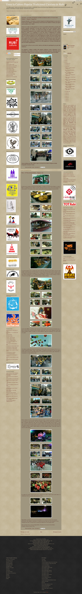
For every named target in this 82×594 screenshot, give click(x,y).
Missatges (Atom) (27, 534)
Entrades (15, 53)
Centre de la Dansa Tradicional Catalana (69, 114)
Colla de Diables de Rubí (9, 68)
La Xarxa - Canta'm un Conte (10, 337)
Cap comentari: (37, 167)
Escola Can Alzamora (71, 130)
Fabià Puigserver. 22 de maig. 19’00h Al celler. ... (12, 383)
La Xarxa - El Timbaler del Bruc (11, 340)
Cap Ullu (66, 112)
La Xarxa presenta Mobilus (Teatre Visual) (12, 345)
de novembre (67, 64)
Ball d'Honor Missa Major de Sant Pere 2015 (68, 216)
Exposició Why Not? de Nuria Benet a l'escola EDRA (11, 375)
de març (66, 100)
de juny (66, 96)
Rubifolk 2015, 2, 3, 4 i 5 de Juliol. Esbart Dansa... (12, 333)
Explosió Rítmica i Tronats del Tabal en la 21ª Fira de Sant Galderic (69, 234)
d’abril (66, 99)
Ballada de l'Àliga (66, 109)
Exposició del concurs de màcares (11, 392)
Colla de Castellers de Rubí (10, 64)
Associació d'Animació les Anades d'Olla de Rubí (12, 62)
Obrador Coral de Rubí (9, 75)
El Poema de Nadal (9, 334)
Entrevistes (67, 128)
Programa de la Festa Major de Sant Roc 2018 (12, 360)
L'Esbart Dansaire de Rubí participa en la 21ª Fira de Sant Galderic (69, 227)
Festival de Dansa (66, 135)
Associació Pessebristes (70, 105)
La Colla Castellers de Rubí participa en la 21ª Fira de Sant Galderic (69, 218)
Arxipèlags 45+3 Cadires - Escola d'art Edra (11, 394)
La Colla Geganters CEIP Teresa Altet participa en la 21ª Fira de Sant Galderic (69, 223)
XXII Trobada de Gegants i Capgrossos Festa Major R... (68, 182)
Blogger (47, 592)
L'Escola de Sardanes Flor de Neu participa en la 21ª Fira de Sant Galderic (69, 225)
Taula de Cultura (68, 141)
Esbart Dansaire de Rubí (9, 72)
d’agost (66, 93)
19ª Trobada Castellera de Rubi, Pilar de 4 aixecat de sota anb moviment (69, 237)
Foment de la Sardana (67, 136)
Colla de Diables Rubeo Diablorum (11, 67)
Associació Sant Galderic (68, 106)
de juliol (66, 94)
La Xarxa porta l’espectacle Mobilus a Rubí (11, 344)
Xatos (69, 142)
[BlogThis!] (41, 167)
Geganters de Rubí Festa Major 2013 (68, 174)
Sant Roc (64, 139)
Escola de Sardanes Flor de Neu (69, 131)
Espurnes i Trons (67, 132)
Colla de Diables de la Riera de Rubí (11, 65)
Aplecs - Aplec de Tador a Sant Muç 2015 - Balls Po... (70, 82)
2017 (65, 58)
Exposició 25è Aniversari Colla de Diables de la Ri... (69, 177)
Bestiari (66, 111)
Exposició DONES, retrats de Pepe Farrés (12, 378)
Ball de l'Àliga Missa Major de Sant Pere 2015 (69, 214)
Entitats (74, 127)
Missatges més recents (25, 532)
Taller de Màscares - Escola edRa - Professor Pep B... (11, 391)
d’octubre (66, 66)
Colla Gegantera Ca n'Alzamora (68, 116)
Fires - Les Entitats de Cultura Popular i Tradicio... (69, 73)
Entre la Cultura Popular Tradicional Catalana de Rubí (35, 4)
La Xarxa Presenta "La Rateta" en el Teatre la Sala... (11, 342)
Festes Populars (69, 134)
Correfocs (66, 125)
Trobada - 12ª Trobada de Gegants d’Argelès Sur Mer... (70, 87)
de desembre (67, 63)
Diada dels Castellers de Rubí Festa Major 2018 (12, 358)
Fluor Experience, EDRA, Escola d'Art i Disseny (12, 396)
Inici (41, 532)
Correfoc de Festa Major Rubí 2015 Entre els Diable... (69, 210)
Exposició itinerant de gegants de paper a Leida (12, 380)
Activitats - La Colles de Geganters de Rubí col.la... (70, 68)
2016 (65, 60)
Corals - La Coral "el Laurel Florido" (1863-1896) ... (70, 77)
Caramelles (70, 112)
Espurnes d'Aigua (65, 178)
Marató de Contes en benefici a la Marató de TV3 (12, 350)
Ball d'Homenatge (73, 108)
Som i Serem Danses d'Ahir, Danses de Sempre (11, 331)
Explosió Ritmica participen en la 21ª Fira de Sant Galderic (69, 232)
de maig (66, 97)
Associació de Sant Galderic (10, 60)
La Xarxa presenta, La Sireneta (10, 352)
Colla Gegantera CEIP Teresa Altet (11, 71)
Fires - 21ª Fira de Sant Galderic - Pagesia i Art (32, 173)
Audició (68, 108)
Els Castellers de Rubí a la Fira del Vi (68, 235)
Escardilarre (64, 130)
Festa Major (74, 132)
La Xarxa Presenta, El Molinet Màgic (11, 348)
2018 (65, 57)
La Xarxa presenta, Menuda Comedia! (11, 347)
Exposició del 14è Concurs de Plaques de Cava (12, 377)
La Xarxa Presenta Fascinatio (10, 353)
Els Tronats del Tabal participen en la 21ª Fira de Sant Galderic (69, 229)
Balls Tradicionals (72, 110)
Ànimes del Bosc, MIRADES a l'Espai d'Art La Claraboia (11, 399)
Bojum (69, 111)
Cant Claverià (74, 111)
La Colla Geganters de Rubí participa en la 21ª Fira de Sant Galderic (69, 221)
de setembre (67, 91)
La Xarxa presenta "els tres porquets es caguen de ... (12, 355)
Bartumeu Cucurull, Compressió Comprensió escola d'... (10, 401)
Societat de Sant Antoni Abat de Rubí (11, 76)
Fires (72, 135)
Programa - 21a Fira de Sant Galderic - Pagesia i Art (70, 80)
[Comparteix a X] (42, 167)
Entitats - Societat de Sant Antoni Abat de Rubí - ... (69, 89)
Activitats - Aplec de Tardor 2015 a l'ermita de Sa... (70, 75)
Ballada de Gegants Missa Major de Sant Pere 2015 (69, 212)
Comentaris (16, 55)
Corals (75, 124)
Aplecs (64, 105)
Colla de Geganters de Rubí (10, 69)
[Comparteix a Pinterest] (44, 167)
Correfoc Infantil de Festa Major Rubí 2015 (69, 179)
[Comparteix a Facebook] (43, 167)
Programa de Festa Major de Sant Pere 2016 (68, 258)
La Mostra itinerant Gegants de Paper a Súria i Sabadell (12, 388)
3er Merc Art (8, 386)
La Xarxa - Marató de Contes (10, 338)
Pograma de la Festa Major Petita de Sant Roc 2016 (69, 260)
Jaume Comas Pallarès (71, 45)
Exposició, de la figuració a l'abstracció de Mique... (12, 385)
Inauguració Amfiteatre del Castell (68, 173)
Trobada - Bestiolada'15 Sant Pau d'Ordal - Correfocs (69, 84)
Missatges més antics (57, 532)
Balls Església (71, 109)
